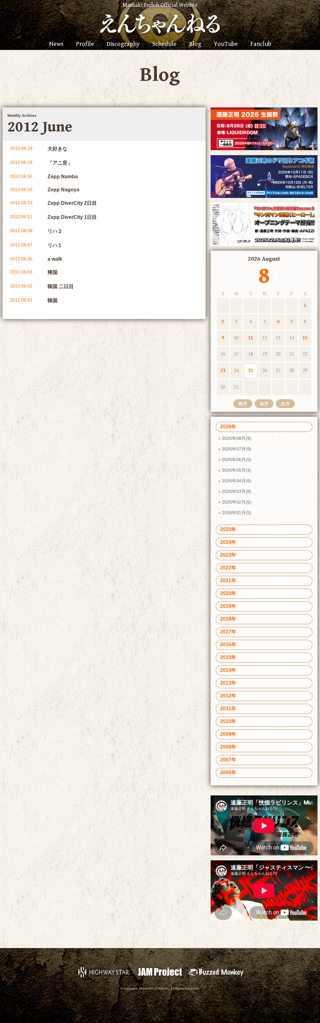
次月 (285, 403)
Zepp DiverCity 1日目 (72, 217)
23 (222, 371)
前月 (242, 403)
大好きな (58, 148)
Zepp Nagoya (63, 189)
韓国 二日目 (61, 286)
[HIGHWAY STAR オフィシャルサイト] (104, 971)
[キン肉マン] (264, 223)
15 (305, 338)
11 (250, 338)
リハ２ (55, 231)
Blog (195, 44)
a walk (55, 259)
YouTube (226, 44)
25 (250, 371)
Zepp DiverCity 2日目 (72, 203)
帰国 (53, 272)
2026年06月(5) (236, 459)
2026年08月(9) (236, 438)
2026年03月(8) (236, 491)
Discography (123, 44)
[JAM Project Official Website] (160, 971)
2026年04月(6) (236, 480)
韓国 (53, 300)
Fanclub (260, 44)
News (56, 44)
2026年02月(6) (236, 501)
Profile (85, 44)
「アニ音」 (60, 162)
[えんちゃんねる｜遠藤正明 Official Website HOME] (160, 22)
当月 (264, 403)
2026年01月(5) (236, 512)
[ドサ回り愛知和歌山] (264, 176)
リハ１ (55, 245)
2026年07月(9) (236, 448)
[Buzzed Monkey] (216, 971)
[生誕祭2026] (264, 128)
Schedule (164, 44)
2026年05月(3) (236, 470)
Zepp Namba (63, 176)
